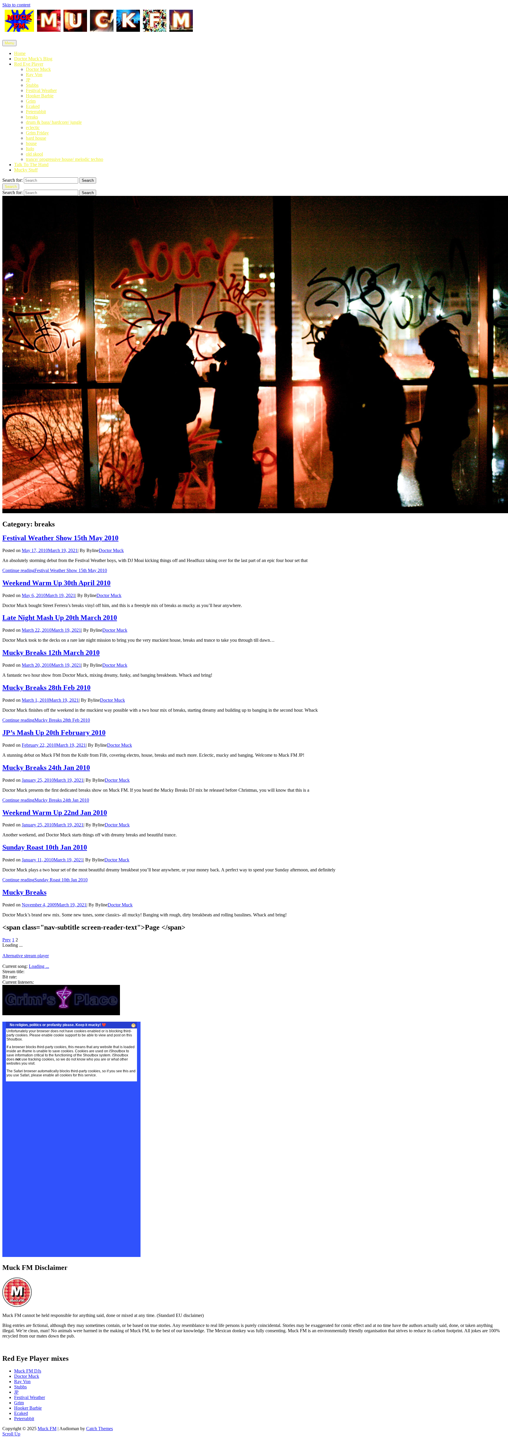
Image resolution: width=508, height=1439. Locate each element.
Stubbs (32, 85)
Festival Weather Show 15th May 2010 (60, 538)
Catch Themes (99, 1428)
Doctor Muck (38, 69)
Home (20, 53)
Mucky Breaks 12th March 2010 (51, 652)
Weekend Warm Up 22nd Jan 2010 (54, 812)
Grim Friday (37, 132)
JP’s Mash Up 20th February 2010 (54, 732)
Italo (30, 148)
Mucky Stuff (26, 169)
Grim (31, 101)
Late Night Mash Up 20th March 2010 (59, 617)
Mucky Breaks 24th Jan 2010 (46, 767)
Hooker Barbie (40, 95)
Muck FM (47, 1428)
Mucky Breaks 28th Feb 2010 (46, 687)
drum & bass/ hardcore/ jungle (54, 122)
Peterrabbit (36, 111)
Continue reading (54, 570)
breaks (32, 116)
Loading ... (39, 966)
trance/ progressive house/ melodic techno (64, 159)
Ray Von (34, 74)
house (31, 143)
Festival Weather (41, 90)
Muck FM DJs (27, 1370)
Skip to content (16, 4)
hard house (36, 138)
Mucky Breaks (24, 892)
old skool (34, 153)
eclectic (33, 127)
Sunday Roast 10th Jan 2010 (44, 847)
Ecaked (33, 106)
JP (28, 79)
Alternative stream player (25, 955)
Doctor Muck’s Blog (33, 58)
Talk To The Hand (31, 164)
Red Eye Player (28, 63)
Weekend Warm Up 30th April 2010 (56, 583)
